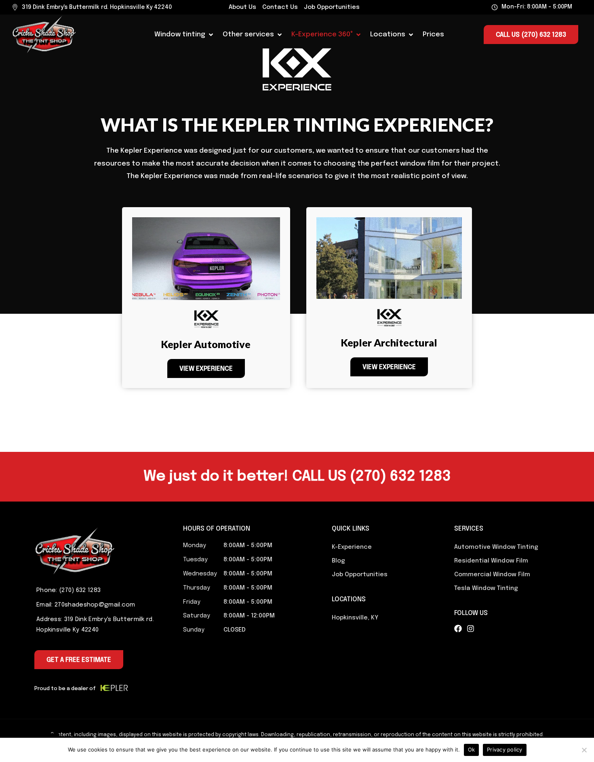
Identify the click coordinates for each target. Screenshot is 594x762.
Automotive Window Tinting (496, 547)
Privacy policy (504, 749)
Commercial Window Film (492, 574)
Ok (471, 749)
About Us (242, 7)
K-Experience (352, 547)
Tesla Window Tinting (486, 588)
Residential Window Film (491, 561)
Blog (338, 561)
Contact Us (280, 7)
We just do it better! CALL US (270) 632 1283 (297, 476)
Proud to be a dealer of (65, 688)
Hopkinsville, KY (355, 618)
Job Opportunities (332, 7)
